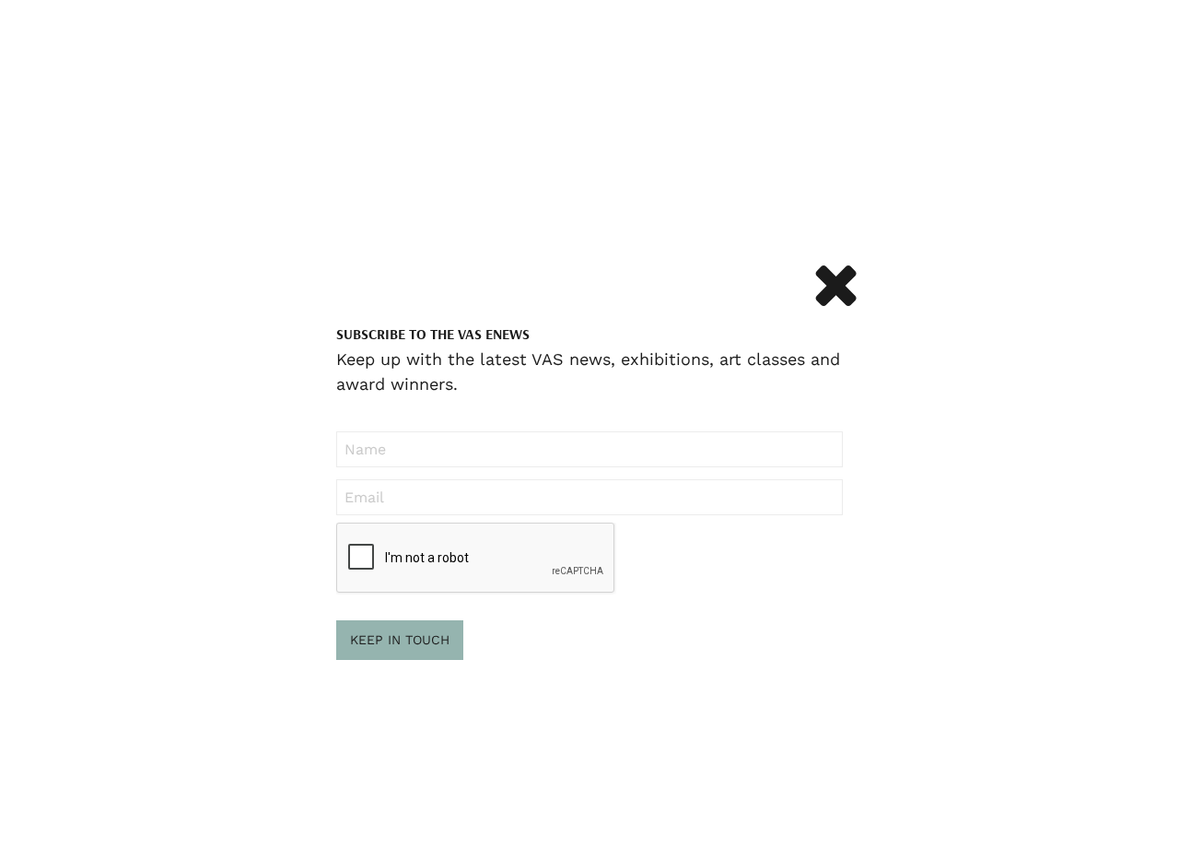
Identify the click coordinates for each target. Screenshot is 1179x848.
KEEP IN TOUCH (399, 639)
